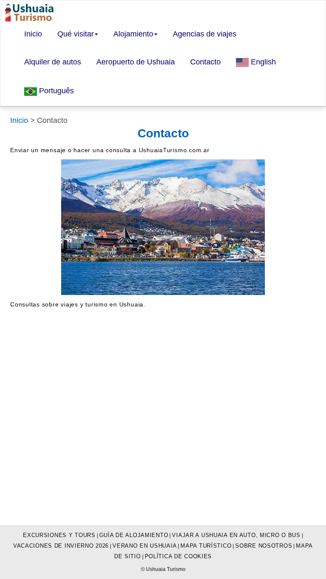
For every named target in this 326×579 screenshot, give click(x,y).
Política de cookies (178, 556)
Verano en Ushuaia (144, 546)
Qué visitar (75, 34)
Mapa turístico (205, 546)
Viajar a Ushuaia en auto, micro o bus (236, 535)
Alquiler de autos (52, 62)
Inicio (33, 34)
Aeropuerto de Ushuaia (135, 62)
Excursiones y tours (59, 535)
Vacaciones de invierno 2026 (61, 546)
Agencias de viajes (204, 34)
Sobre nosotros (263, 546)
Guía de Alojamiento (134, 535)
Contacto (205, 62)
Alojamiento (133, 34)
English (262, 62)
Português (55, 90)
